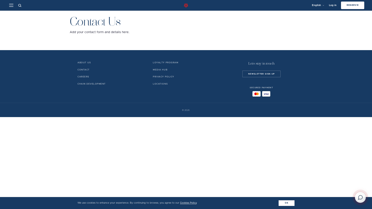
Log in (333, 5)
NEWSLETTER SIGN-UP (261, 74)
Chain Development (92, 84)
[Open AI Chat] (360, 197)
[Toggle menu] (11, 5)
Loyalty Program (165, 63)
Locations (160, 84)
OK (286, 203)
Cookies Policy (188, 203)
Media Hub (160, 70)
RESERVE (353, 5)
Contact (84, 70)
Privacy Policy (163, 77)
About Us (84, 63)
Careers (83, 77)
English (316, 5)
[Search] (20, 5)
